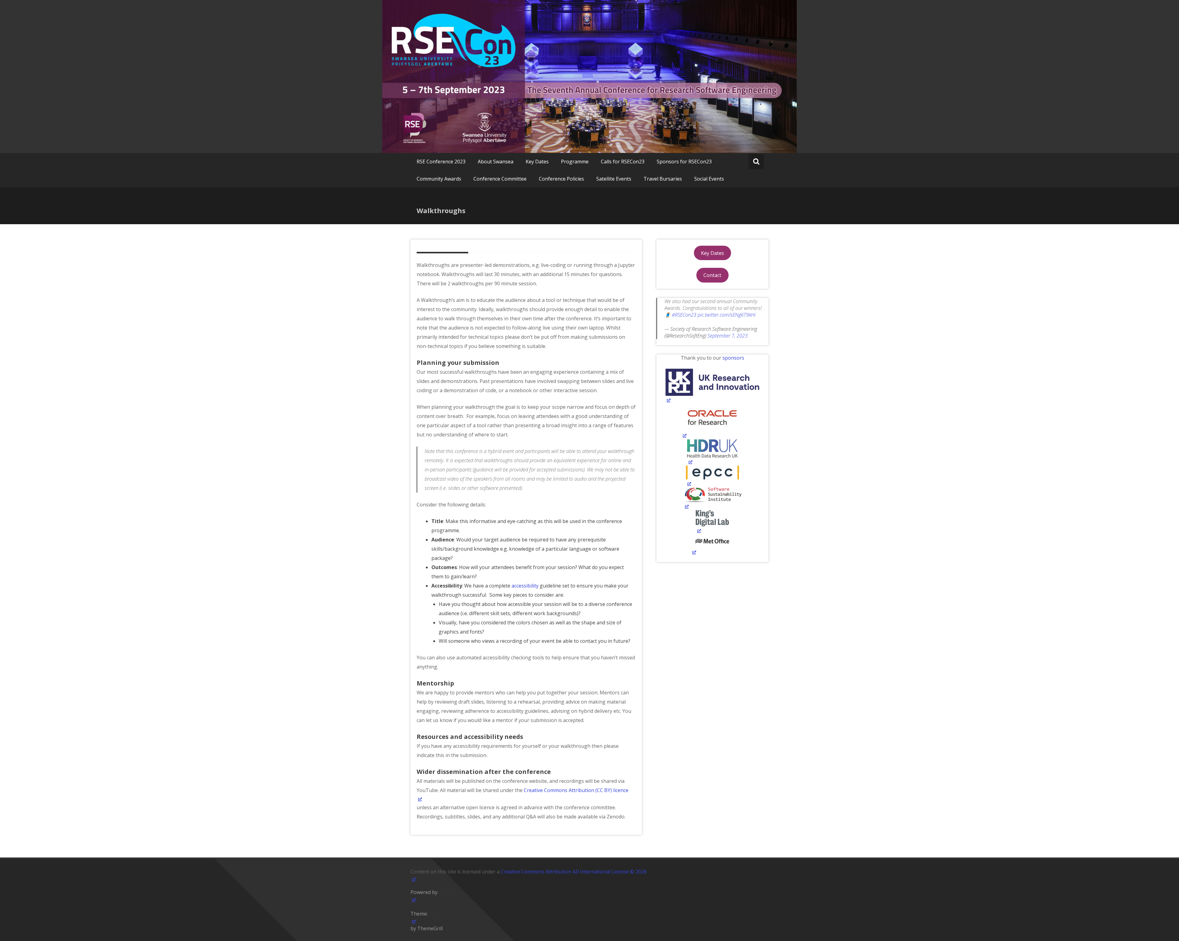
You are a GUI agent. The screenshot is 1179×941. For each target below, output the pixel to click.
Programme (575, 161)
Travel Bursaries (663, 178)
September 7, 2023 (727, 335)
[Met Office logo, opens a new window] (712, 545)
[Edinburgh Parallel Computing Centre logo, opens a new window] (712, 476)
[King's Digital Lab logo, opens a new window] (712, 522)
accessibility (526, 585)
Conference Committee (500, 178)
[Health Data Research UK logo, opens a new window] (712, 452)
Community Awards (439, 178)
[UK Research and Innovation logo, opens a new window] (712, 386)
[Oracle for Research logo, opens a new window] (712, 421)
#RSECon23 (684, 314)
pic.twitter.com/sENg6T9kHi (727, 314)
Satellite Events (613, 178)
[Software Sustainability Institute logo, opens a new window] (712, 498)
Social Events (709, 178)
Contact (712, 275)
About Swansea (495, 161)
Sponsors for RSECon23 (684, 161)
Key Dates (537, 161)
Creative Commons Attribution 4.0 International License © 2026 (574, 871)
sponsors (733, 357)
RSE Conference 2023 (441, 161)
